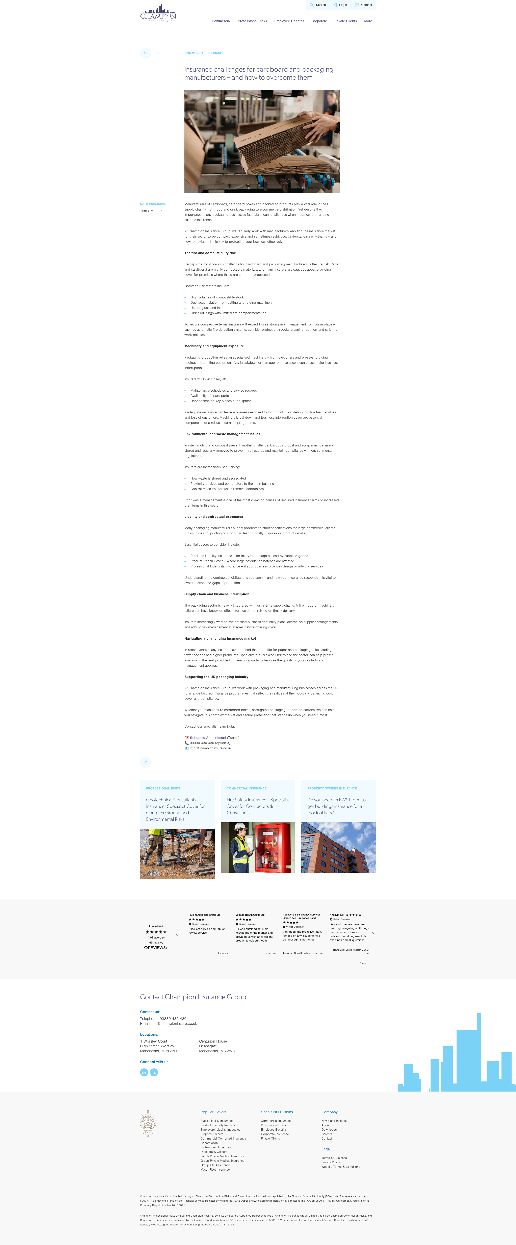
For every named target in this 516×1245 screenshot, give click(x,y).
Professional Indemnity (216, 1147)
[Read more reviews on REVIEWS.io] (156, 948)
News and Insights (334, 1121)
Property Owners (212, 1134)
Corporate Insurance (275, 1134)
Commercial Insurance (276, 1121)
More (368, 21)
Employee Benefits (289, 21)
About (325, 1125)
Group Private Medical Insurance (222, 1161)
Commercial (221, 21)
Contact (366, 5)
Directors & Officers (214, 1152)
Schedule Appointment (208, 737)
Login (343, 5)
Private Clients (345, 21)
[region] (275, 934)
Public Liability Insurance (217, 1121)
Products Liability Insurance (219, 1125)
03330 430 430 (173, 1018)
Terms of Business (334, 1158)
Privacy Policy (330, 1162)
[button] (177, 934)
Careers (326, 1134)
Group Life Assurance (215, 1165)
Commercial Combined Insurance (223, 1139)
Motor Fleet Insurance (215, 1170)
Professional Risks (252, 21)
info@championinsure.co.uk (174, 1023)
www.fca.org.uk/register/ (265, 1200)
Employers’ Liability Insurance (220, 1130)
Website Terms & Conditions (340, 1167)
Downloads (329, 1130)
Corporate (319, 21)
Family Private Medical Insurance (222, 1156)
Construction (209, 1143)
